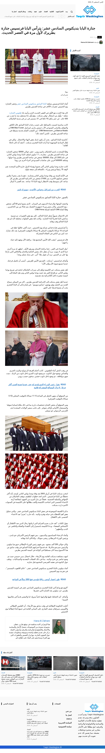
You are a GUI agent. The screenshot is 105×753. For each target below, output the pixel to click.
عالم (99, 37)
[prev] (63, 16)
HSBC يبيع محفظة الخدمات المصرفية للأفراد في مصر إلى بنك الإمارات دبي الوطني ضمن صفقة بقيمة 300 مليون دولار (86, 110)
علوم (97, 88)
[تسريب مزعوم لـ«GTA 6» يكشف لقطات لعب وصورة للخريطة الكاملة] (39, 663)
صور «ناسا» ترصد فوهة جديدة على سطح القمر (40, 16)
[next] (60, 16)
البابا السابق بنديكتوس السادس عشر (31, 104)
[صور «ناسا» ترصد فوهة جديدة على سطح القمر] (65, 663)
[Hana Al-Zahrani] (101, 42)
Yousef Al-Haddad (97, 681)
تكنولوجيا (96, 73)
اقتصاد (97, 107)
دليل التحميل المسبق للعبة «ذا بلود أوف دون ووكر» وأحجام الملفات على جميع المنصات (86, 78)
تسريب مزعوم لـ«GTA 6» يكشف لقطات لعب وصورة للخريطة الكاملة (87, 99)
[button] (71, 11)
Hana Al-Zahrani (87, 42)
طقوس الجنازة (15, 113)
